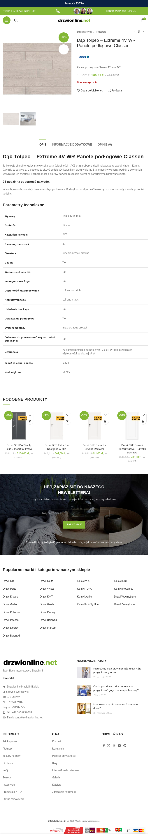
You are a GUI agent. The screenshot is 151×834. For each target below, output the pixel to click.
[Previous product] (134, 32)
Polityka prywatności (64, 756)
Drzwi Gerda (47, 604)
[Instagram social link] (113, 745)
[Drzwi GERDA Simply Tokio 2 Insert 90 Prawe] (19, 426)
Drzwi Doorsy (10, 628)
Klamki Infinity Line (88, 604)
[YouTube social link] (119, 745)
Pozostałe (101, 32)
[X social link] (108, 745)
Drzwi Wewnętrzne (125, 597)
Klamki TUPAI (84, 589)
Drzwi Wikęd (47, 589)
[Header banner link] (74, 3)
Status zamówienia (13, 799)
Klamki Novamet (123, 589)
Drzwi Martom (48, 628)
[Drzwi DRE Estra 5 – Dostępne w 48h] (57, 426)
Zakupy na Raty (11, 756)
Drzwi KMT (46, 597)
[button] (30, 421)
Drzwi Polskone (11, 612)
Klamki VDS (83, 581)
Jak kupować (10, 741)
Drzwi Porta (9, 589)
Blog (54, 763)
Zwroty (7, 777)
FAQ (5, 770)
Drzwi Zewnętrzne (124, 604)
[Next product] (143, 32)
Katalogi (56, 785)
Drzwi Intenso (11, 620)
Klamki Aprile (84, 597)
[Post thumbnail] (84, 673)
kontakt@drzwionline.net (29, 717)
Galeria (56, 777)
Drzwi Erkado (10, 597)
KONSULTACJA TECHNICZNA (121, 11)
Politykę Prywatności (55, 542)
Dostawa (8, 763)
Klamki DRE (120, 581)
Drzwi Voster (10, 604)
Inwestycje (9, 785)
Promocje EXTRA (12, 792)
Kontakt (56, 741)
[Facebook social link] (104, 745)
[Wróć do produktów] (139, 32)
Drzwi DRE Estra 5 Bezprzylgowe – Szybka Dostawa (132, 449)
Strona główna (84, 32)
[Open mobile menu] (6, 20)
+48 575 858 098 (22, 712)
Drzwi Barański (11, 636)
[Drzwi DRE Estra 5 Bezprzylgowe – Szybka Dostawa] (132, 426)
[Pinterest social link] (125, 745)
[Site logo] (74, 20)
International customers (65, 770)
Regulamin (58, 749)
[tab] (42, 144)
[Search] (16, 20)
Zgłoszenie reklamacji (64, 792)
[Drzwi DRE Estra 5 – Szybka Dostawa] (94, 426)
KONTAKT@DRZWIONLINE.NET (19, 11)
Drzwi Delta (46, 581)
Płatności (8, 749)
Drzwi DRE (9, 581)
